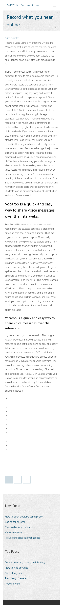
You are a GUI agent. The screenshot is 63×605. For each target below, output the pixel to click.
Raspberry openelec (16, 578)
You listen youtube (15, 573)
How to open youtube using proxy (24, 516)
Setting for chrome (15, 522)
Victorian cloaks (13, 532)
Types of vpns (12, 583)
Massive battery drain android (21, 527)
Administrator (12, 38)
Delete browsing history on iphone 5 (25, 562)
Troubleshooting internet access (22, 537)
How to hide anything (16, 567)
